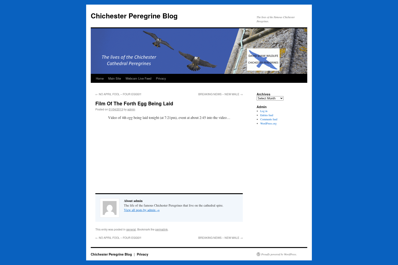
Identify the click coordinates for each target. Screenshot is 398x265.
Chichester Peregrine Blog (134, 15)
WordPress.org (268, 123)
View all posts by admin (142, 210)
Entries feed (266, 115)
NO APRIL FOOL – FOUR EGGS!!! (118, 94)
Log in (263, 111)
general (131, 229)
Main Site (114, 78)
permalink (161, 229)
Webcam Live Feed (138, 78)
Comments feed (268, 119)
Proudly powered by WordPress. (279, 254)
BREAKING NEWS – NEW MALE (220, 94)
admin (131, 109)
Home (100, 78)
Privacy (161, 78)
